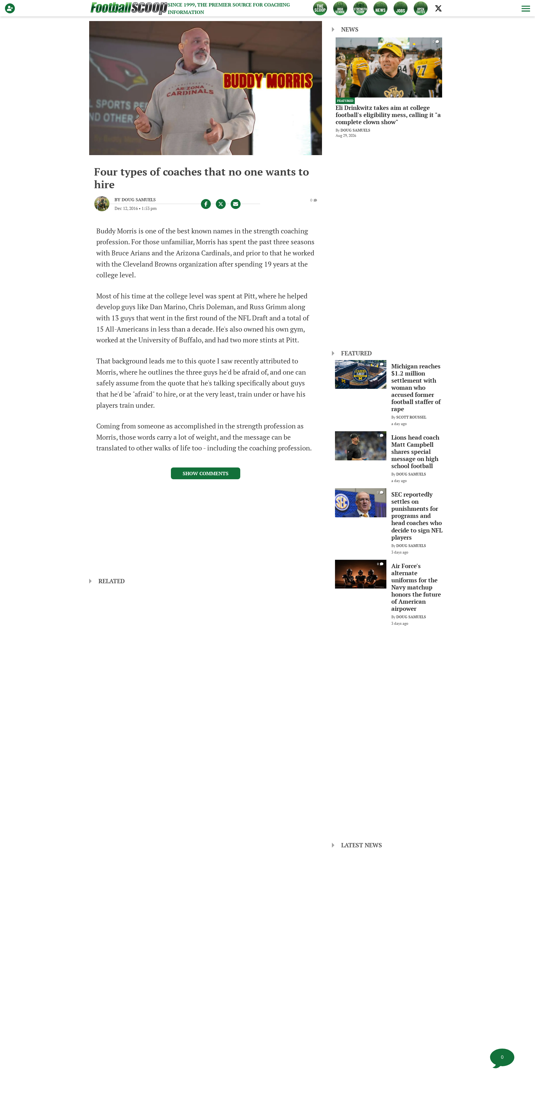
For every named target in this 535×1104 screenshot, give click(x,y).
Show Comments (205, 473)
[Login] (11, 8)
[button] (525, 8)
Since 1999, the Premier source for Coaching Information (229, 8)
